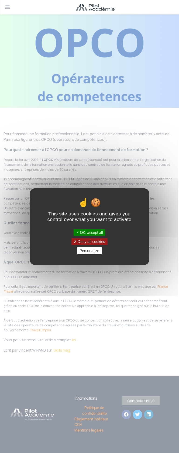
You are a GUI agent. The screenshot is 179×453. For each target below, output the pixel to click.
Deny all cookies (91, 242)
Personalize (89, 251)
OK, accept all (91, 233)
